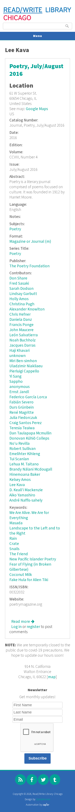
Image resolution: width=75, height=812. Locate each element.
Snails (14, 549)
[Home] (37, 19)
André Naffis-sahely (25, 500)
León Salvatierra (23, 335)
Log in (16, 626)
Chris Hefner (20, 314)
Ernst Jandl (19, 392)
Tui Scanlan (19, 459)
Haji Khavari (19, 350)
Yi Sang (15, 376)
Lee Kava (17, 484)
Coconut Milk (20, 574)
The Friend (18, 554)
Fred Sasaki (19, 283)
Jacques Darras (22, 345)
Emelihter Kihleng (24, 454)
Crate (14, 543)
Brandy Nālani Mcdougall (30, 469)
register (33, 626)
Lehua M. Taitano (24, 464)
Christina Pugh (21, 304)
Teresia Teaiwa (22, 428)
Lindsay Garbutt (23, 293)
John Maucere (21, 330)
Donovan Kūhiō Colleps (29, 438)
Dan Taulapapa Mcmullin (30, 433)
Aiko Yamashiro (22, 495)
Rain (13, 538)
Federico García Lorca (28, 397)
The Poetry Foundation (29, 266)
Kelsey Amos (20, 479)
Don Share (18, 278)
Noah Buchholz (22, 340)
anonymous (19, 386)
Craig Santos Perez (25, 423)
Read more (22, 621)
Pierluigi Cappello (24, 371)
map (52, 677)
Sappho (16, 381)
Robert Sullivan (22, 448)
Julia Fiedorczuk (23, 417)
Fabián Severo (21, 402)
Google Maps (37, 109)
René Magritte (21, 412)
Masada (15, 523)
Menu (37, 36)
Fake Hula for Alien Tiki (28, 580)
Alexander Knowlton (27, 309)
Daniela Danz (20, 319)
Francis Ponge (21, 324)
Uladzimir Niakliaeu (25, 366)
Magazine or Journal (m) (30, 241)
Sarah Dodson (21, 288)
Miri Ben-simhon (23, 361)
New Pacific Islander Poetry (32, 559)
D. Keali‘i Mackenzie (26, 490)
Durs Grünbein (21, 407)
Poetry (15, 229)
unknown (17, 355)
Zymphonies (43, 799)
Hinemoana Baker (24, 474)
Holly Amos (19, 299)
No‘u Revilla (19, 443)
